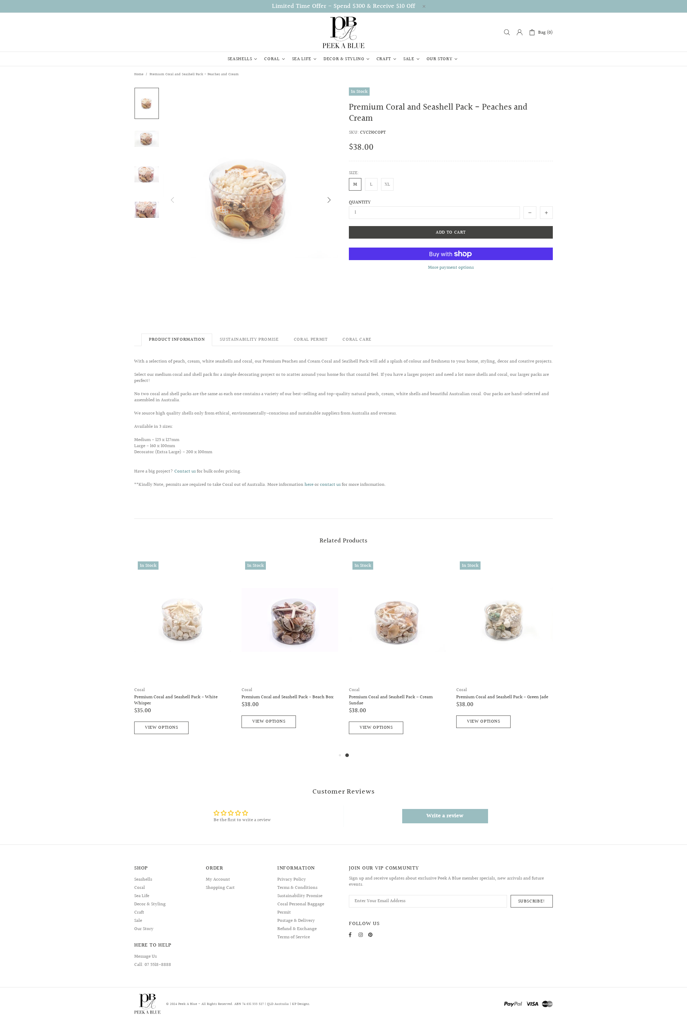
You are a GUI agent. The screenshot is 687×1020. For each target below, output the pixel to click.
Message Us (145, 956)
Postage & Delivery (296, 920)
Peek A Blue (343, 32)
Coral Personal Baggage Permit (300, 908)
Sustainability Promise (299, 896)
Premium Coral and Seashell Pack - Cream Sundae (391, 700)
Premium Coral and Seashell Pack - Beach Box (287, 697)
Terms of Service (293, 937)
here (308, 485)
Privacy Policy (291, 879)
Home (138, 74)
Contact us (185, 472)
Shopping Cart (220, 887)
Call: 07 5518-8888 (152, 964)
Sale (138, 920)
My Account (218, 879)
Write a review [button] (445, 815)
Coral (139, 690)
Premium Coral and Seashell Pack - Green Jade (502, 697)
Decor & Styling (150, 904)
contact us (330, 485)
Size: (354, 173)
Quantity (360, 203)
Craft (139, 912)
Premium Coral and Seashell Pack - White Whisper (176, 700)
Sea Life (141, 896)
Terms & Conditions (297, 887)
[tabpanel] (397, 654)
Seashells (143, 879)
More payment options (451, 268)
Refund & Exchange (297, 929)
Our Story (144, 929)
